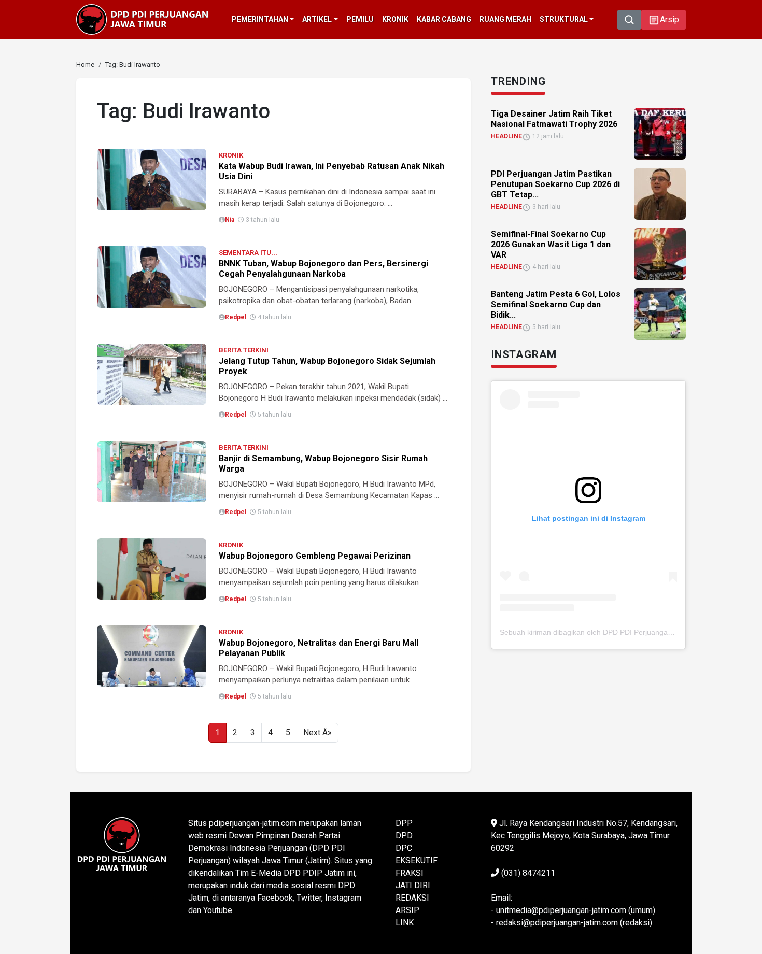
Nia (229, 219)
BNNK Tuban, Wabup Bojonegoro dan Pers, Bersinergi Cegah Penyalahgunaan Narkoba (323, 269)
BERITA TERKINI (244, 350)
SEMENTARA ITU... (248, 253)
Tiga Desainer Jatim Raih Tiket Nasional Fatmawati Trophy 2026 (554, 119)
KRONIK (231, 155)
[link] (151, 178)
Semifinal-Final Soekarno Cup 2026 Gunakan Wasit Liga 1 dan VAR (551, 244)
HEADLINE (506, 136)
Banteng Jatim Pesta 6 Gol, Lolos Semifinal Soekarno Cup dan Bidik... (555, 304)
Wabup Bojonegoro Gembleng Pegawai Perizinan (315, 556)
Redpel (235, 317)
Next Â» (317, 732)
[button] (663, 20)
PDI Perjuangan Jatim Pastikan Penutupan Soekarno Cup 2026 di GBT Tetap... (555, 184)
